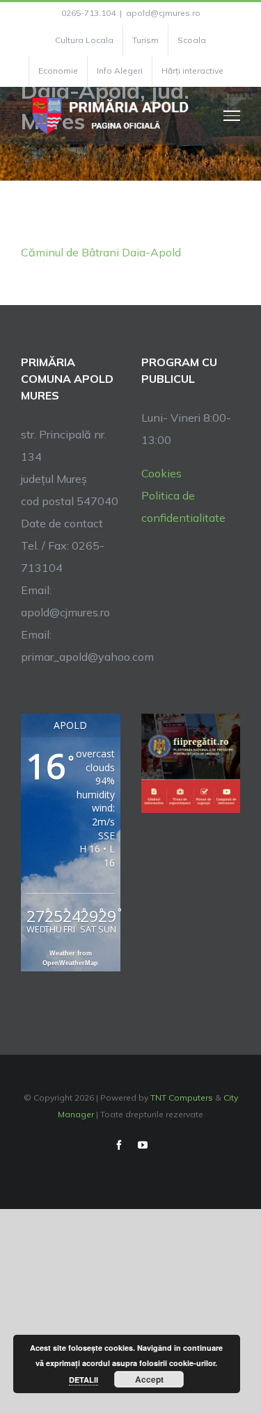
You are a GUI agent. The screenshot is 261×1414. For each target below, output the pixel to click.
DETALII (83, 1379)
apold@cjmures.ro (163, 13)
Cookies (161, 473)
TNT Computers (181, 1097)
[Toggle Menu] (232, 115)
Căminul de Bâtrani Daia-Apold (101, 252)
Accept (149, 1379)
